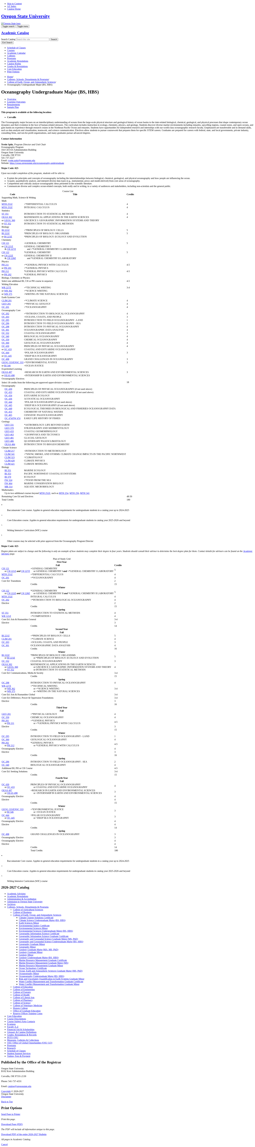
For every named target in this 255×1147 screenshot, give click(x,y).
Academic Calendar (16, 53)
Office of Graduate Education (27, 1011)
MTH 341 (85, 493)
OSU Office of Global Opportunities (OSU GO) (29, 1043)
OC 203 (5, 317)
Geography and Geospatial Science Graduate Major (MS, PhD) (48, 939)
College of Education (23, 987)
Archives (11, 904)
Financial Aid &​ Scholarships (20, 1029)
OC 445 (8, 356)
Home (10, 76)
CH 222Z (8, 255)
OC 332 (5, 333)
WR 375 (8, 294)
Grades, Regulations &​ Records (22, 1035)
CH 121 (5, 243)
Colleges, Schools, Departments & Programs (28, 79)
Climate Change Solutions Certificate (36, 917)
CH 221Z (8, 246)
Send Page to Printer (10, 1114)
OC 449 (8, 408)
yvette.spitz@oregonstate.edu (21, 160)
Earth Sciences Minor (29, 923)
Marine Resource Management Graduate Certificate (43, 960)
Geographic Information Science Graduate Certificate (43, 936)
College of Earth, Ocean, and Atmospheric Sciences (31, 82)
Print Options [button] (13, 71)
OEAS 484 (10, 444)
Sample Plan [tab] (13, 107)
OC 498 (5, 359)
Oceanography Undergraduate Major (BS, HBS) (41, 976)
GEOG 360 (9, 220)
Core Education (14, 69)
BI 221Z (6, 230)
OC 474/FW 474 (12, 418)
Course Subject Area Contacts (21, 1021)
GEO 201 (6, 304)
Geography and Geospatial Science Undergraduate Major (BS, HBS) (51, 941)
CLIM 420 (10, 460)
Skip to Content (14, 3)
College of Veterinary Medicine (27, 1005)
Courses (11, 50)
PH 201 (7, 268)
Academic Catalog (15, 33)
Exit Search (7, 42)
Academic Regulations (17, 61)
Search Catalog (8, 39)
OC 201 (5, 307)
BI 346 (7, 365)
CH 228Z (11, 258)
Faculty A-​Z (12, 1027)
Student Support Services (19, 1053)
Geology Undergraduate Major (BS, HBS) (39, 957)
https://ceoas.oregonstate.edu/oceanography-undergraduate (37, 163)
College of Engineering (24, 989)
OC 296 (5, 323)
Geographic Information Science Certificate (39, 933)
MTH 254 (63, 493)
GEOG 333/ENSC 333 (12, 362)
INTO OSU (12, 1037)
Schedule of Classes (16, 47)
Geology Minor (26, 955)
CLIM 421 (10, 464)
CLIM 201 (7, 300)
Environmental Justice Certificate (34, 925)
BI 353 (8, 473)
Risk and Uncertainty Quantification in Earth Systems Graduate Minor (51, 979)
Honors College (20, 1008)
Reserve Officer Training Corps (27, 1013)
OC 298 (5, 326)
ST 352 (7, 223)
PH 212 (5, 271)
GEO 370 (9, 428)
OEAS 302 (7, 217)
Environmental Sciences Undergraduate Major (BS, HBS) (46, 931)
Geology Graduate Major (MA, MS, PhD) (38, 949)
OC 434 (8, 395)
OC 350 (5, 339)
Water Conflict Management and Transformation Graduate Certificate (51, 981)
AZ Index (11, 6)
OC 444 (5, 352)
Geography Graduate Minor (32, 944)
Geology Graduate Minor (30, 952)
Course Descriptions (16, 1019)
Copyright (6, 1091)
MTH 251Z (7, 204)
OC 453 (8, 412)
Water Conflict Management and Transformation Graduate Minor (49, 984)
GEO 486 (9, 441)
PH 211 (5, 264)
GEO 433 (9, 431)
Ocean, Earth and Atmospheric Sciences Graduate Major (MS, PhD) (50, 971)
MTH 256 (74, 493)
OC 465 (8, 415)
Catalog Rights (14, 63)
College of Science (22, 1003)
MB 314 (8, 486)
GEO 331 (9, 425)
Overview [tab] (11, 99)
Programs (11, 58)
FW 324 (8, 480)
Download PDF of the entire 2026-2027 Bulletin (23, 1134)
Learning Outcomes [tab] (16, 102)
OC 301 (5, 330)
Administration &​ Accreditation (21, 899)
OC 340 (5, 336)
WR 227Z (6, 287)
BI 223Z (8, 236)
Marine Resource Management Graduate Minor (41, 965)
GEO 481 (9, 438)
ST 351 (5, 214)
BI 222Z (6, 233)
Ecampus (11, 1024)
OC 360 (5, 343)
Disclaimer (6, 1096)
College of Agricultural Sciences (28, 909)
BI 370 (8, 477)
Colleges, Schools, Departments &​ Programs (28, 907)
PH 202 (7, 274)
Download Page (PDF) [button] (12, 1124)
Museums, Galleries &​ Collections (23, 1040)
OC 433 (8, 349)
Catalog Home (14, 9)
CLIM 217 (10, 451)
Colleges (11, 55)
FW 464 (8, 483)
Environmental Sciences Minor (33, 928)
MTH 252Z (7, 207)
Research (11, 1048)
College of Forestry (22, 992)
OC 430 (5, 346)
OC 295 (5, 320)
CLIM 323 (10, 457)
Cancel (4, 1144)
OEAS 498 (9, 375)
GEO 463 (9, 434)
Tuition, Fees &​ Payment (18, 1056)
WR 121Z (6, 616)
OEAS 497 (7, 372)
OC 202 (5, 313)
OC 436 (8, 399)
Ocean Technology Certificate (33, 968)
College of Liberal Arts (23, 997)
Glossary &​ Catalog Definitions (21, 1032)
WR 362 (8, 291)
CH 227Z (11, 249)
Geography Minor (27, 947)
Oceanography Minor (29, 973)
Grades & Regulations (17, 66)
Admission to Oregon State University (25, 901)
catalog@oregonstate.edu (19, 1086)
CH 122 (5, 252)
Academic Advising (16, 893)
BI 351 (8, 470)
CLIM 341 (10, 454)
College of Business (22, 912)
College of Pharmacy (23, 1000)
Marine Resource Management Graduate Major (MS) (43, 963)
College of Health (21, 995)
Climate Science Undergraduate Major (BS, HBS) (42, 920)
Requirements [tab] (13, 104)
